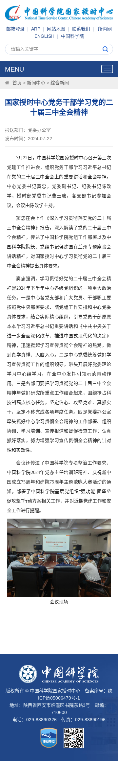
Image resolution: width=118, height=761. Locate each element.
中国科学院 (72, 36)
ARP (35, 29)
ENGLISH (44, 36)
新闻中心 (36, 82)
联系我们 (81, 29)
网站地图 (56, 29)
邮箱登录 (15, 29)
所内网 (105, 29)
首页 (17, 82)
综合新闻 (59, 82)
